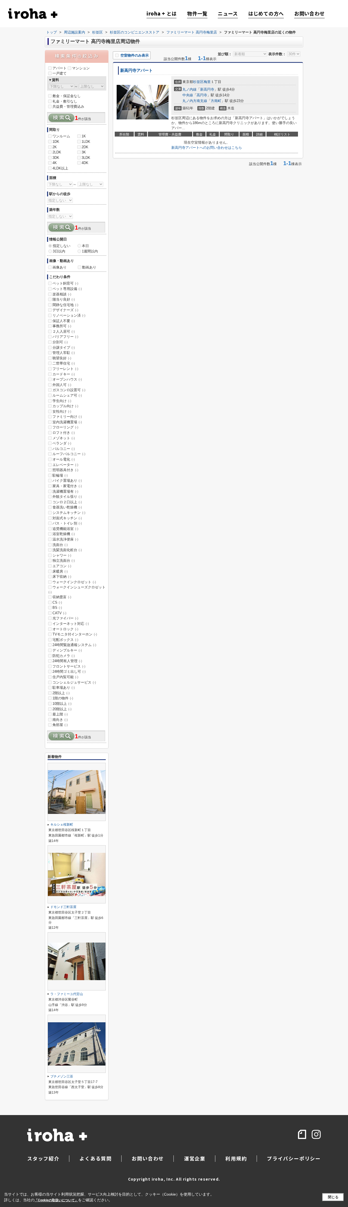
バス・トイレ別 (67, 523)
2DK (85, 147)
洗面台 (60, 545)
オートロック (65, 629)
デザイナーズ (65, 310)
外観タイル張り (67, 497)
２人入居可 (63, 331)
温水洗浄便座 (65, 539)
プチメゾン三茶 (61, 1076)
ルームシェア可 (67, 395)
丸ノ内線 (189, 89)
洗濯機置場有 (65, 491)
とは (162, 13)
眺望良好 (61, 358)
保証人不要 (63, 321)
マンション (81, 68)
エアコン (61, 566)
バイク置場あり (67, 481)
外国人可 (61, 385)
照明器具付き (65, 470)
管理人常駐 (63, 353)
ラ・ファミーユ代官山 (66, 994)
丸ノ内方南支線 (194, 101)
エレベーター (65, 465)
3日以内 (59, 251)
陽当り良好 (63, 299)
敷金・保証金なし (66, 96)
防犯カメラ (63, 656)
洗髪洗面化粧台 (67, 550)
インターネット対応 (70, 624)
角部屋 (60, 725)
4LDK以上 (60, 168)
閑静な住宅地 (65, 305)
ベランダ (61, 443)
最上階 (60, 714)
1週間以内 (90, 251)
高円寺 (202, 95)
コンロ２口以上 (67, 502)
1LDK (86, 142)
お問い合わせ (309, 13)
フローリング (65, 427)
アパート (59, 68)
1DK (55, 142)
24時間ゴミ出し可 (69, 671)
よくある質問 (95, 1158)
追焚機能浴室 (65, 529)
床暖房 (60, 571)
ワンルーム (61, 136)
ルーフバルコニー (68, 454)
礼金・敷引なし (64, 101)
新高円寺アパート (136, 70)
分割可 (60, 342)
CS (57, 602)
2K (54, 147)
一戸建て (59, 73)
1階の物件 (62, 698)
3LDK (86, 158)
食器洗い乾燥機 (67, 507)
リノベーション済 (68, 315)
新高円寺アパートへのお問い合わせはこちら (206, 148)
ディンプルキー (67, 650)
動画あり (89, 267)
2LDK (56, 152)
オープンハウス (67, 379)
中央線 (187, 95)
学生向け (61, 401)
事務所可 (61, 326)
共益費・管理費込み (68, 106)
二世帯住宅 (63, 363)
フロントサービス (68, 666)
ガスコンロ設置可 (68, 390)
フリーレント (65, 369)
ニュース (228, 13)
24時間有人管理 (67, 661)
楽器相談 (61, 294)
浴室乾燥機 (63, 534)
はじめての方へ (266, 13)
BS (57, 608)
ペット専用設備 (67, 289)
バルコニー (63, 449)
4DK (85, 163)
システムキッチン (68, 513)
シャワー (61, 555)
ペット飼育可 (65, 283)
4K (54, 163)
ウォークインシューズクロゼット (76, 589)
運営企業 (195, 1158)
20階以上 (62, 709)
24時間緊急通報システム (74, 645)
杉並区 (198, 82)
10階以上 (62, 704)
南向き (60, 720)
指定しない (61, 246)
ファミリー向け (67, 417)
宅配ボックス (65, 640)
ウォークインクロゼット (74, 582)
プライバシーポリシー (294, 1158)
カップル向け (65, 406)
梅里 (207, 82)
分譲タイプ (63, 347)
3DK (55, 158)
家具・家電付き (67, 486)
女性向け (61, 411)
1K (84, 136)
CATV (59, 613)
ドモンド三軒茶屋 (63, 907)
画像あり (59, 267)
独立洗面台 (63, 560)
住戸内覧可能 (65, 677)
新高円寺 (207, 89)
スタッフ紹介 (43, 1158)
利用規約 (236, 1158)
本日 (85, 246)
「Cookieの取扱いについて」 (56, 1200)
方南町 (216, 101)
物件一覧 (197, 13)
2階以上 (61, 693)
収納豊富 (61, 597)
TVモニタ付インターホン (74, 634)
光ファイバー (65, 618)
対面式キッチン (67, 518)
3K (84, 152)
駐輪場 (60, 475)
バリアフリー (65, 337)
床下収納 (61, 577)
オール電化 (63, 459)
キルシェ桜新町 (61, 824)
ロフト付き (63, 433)
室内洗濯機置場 (67, 422)
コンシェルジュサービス (74, 682)
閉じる (333, 1197)
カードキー (63, 374)
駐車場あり (63, 688)
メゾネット (63, 438)
